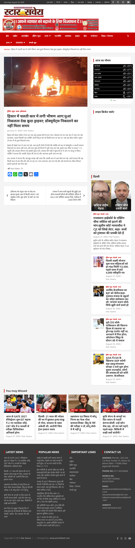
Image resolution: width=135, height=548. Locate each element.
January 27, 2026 (14, 130)
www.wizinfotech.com (60, 538)
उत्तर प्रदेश (50, 2)
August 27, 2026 (100, 236)
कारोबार (68, 36)
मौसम (114, 100)
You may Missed (16, 391)
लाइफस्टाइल (73, 472)
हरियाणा (106, 2)
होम (7, 36)
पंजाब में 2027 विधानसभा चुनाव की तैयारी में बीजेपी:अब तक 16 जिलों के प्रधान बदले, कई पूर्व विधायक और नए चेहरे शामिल (50, 485)
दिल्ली (58, 2)
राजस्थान (98, 2)
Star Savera (29, 130)
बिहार (72, 2)
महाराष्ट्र (89, 2)
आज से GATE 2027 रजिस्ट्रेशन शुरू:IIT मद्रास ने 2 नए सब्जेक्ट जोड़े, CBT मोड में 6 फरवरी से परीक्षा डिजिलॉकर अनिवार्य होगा (18, 424)
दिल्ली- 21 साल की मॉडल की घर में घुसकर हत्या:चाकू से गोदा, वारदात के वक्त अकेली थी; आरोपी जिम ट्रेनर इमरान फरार (51, 423)
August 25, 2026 (113, 379)
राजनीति (58, 36)
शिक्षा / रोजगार (107, 36)
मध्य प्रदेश (81, 2)
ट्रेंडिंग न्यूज (37, 36)
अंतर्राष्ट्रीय (25, 36)
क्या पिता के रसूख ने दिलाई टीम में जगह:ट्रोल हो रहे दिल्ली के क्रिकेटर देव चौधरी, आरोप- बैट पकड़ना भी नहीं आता (17, 512)
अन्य (8, 42)
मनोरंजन (94, 36)
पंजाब (65, 2)
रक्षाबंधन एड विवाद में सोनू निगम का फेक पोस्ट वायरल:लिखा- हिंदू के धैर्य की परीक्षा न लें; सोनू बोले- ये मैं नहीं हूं (83, 423)
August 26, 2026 (113, 308)
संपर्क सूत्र (32, 42)
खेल (85, 36)
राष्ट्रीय (15, 36)
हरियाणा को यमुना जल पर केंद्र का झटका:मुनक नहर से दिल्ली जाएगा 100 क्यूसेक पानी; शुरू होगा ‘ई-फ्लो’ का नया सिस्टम (25, 195)
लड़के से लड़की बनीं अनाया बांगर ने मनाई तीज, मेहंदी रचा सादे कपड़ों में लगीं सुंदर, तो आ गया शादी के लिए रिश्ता (49, 461)
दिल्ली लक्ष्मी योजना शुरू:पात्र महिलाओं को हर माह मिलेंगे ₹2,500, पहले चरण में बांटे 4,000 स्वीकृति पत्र (117, 266)
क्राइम (77, 36)
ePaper (19, 42)
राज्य (46, 36)
